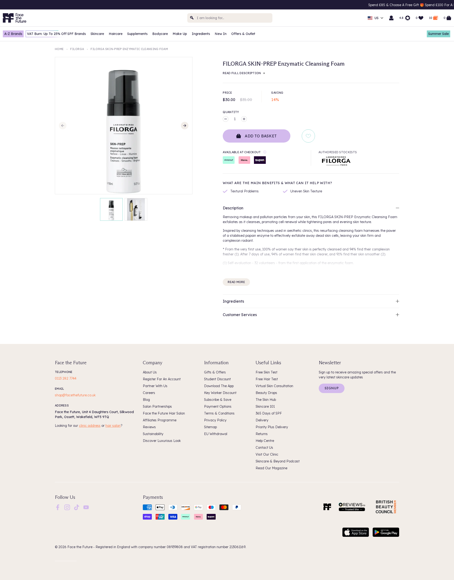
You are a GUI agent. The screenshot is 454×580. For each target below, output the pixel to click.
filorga (77, 49)
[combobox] (229, 18)
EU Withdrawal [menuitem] (215, 434)
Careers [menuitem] (149, 393)
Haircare (115, 34)
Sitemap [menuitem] (210, 427)
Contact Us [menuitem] (264, 447)
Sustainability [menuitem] (153, 434)
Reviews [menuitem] (149, 427)
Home (59, 49)
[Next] (184, 125)
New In (221, 34)
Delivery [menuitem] (262, 420)
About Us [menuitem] (150, 372)
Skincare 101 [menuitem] (265, 406)
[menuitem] (58, 507)
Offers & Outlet (243, 34)
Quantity (231, 112)
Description (233, 208)
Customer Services (240, 314)
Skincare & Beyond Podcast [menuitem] (278, 461)
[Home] (327, 507)
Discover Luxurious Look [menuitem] (162, 441)
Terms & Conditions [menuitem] (219, 413)
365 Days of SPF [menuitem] (269, 413)
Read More (236, 282)
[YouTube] (86, 507)
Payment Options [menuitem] (217, 406)
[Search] (192, 18)
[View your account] (391, 18)
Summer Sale (438, 34)
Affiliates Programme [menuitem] (159, 420)
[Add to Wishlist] (308, 136)
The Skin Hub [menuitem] (266, 400)
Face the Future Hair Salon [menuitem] (164, 413)
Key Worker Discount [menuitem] (220, 393)
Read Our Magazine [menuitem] (271, 468)
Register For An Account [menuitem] (162, 379)
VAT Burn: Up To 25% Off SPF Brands (56, 34)
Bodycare (160, 34)
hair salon (113, 425)
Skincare (97, 34)
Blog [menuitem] (146, 400)
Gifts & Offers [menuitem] (215, 372)
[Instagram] (67, 507)
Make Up (180, 34)
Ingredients (201, 34)
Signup (332, 388)
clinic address (89, 425)
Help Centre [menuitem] (265, 441)
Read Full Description (242, 73)
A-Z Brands (13, 34)
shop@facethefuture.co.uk (75, 395)
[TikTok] (76, 507)
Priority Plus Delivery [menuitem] (272, 427)
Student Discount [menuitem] (217, 379)
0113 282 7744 (65, 378)
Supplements (137, 34)
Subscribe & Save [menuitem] (217, 400)
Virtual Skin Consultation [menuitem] (274, 386)
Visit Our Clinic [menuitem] (267, 454)
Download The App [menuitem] (219, 386)
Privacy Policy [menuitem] (215, 420)
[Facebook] (58, 507)
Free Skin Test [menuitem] (266, 372)
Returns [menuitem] (262, 434)
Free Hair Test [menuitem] (267, 379)
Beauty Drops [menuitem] (266, 393)
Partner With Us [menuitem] (155, 386)
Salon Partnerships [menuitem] (157, 406)
